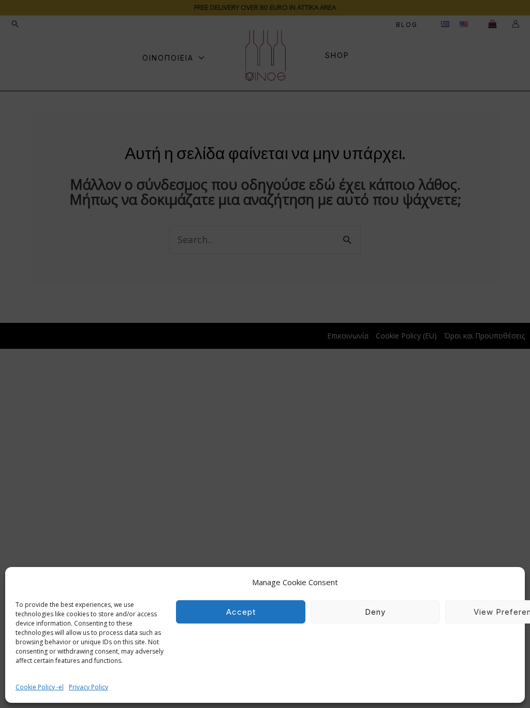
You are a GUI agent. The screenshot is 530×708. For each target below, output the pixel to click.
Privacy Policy (88, 687)
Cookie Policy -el (40, 687)
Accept (241, 612)
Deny (375, 612)
